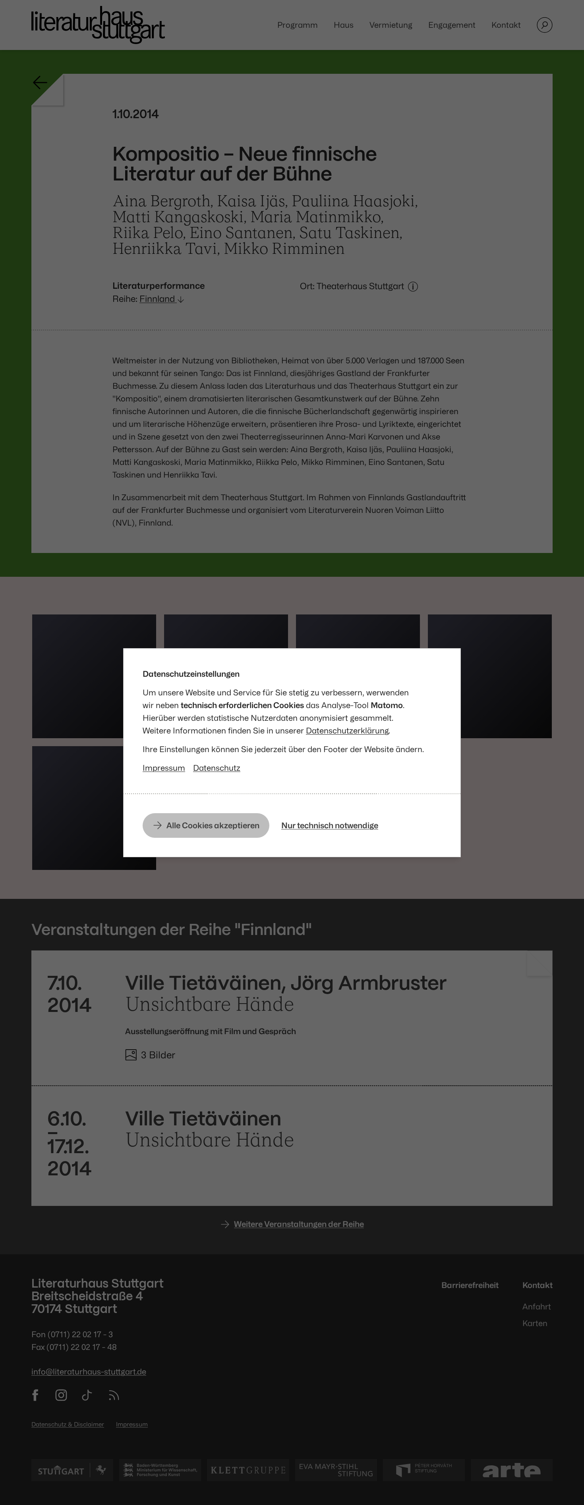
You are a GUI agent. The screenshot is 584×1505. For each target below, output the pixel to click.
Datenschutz (216, 767)
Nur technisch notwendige (329, 825)
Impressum (164, 767)
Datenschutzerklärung (347, 730)
